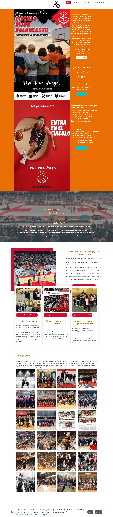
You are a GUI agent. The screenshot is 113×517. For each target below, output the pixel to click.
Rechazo (98, 512)
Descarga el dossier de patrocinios (84, 286)
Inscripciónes (82, 57)
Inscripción (82, 94)
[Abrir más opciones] (108, 2)
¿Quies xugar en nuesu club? (82, 315)
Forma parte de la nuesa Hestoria (55, 315)
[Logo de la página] (57, 5)
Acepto (90, 512)
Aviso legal (34, 515)
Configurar (44, 515)
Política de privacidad (21, 515)
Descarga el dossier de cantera (27, 315)
